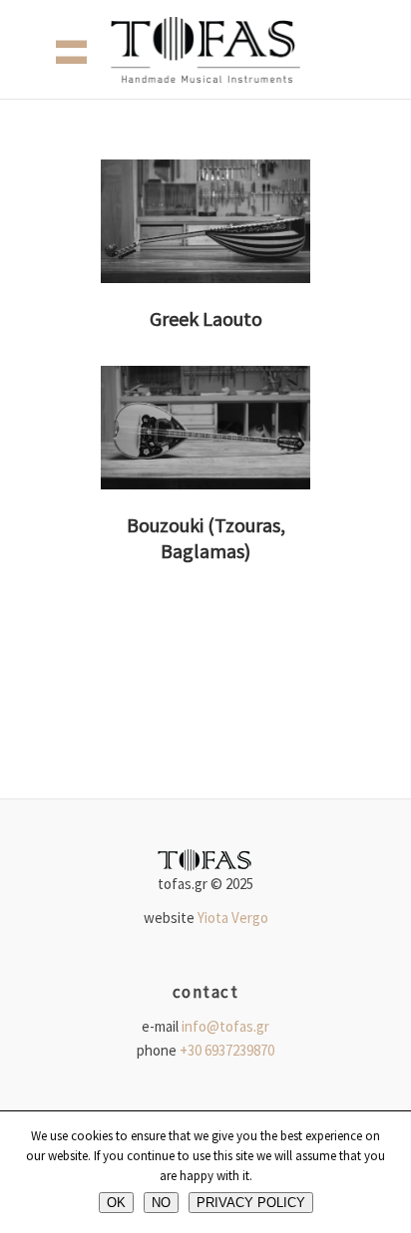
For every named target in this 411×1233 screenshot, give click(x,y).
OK (116, 1202)
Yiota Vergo (233, 917)
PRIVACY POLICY (251, 1202)
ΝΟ (161, 1202)
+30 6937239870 (227, 1050)
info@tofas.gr (225, 1026)
